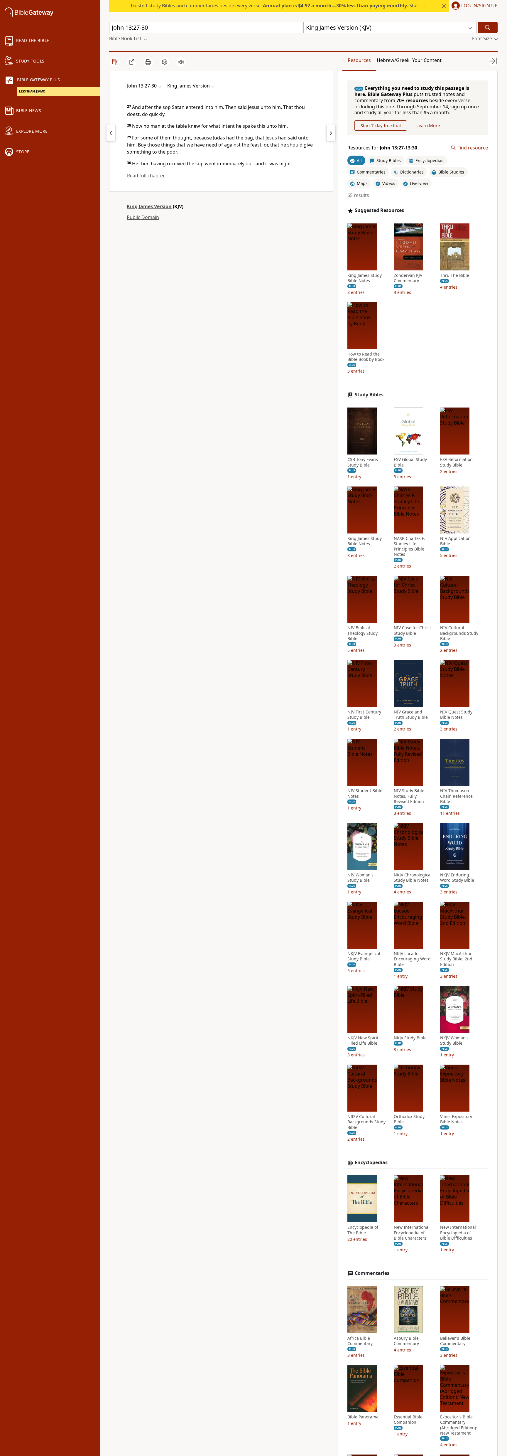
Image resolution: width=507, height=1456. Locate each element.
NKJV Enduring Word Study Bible (457, 877)
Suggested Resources (379, 210)
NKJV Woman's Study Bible (454, 1040)
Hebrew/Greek (393, 60)
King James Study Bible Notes (364, 278)
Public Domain (143, 217)
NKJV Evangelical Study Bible (363, 956)
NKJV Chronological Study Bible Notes (413, 877)
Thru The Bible (454, 275)
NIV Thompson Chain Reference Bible (456, 796)
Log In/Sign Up (479, 6)
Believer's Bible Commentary (455, 1341)
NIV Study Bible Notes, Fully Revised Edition (409, 796)
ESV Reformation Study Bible (456, 462)
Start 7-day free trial (381, 125)
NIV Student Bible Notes (364, 793)
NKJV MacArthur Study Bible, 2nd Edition (456, 959)
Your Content (427, 60)
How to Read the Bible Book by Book (365, 356)
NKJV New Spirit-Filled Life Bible (363, 1040)
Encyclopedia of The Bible (362, 1230)
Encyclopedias (371, 1162)
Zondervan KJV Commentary (408, 278)
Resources (359, 60)
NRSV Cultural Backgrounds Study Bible (366, 1122)
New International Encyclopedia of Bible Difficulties (458, 1232)
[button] (473, 6)
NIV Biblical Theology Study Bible (362, 633)
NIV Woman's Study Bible (360, 877)
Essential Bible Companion (408, 1419)
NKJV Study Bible (410, 1038)
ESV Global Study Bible (410, 462)
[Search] (488, 27)
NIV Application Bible (455, 541)
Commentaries (372, 1273)
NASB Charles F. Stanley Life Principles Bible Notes (409, 546)
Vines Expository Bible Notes (456, 1119)
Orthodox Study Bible (409, 1119)
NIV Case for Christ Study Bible (412, 630)
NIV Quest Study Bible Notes (456, 714)
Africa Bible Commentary (360, 1341)
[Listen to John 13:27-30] (181, 62)
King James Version (149, 206)
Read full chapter (146, 175)
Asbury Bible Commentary (406, 1341)
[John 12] (111, 133)
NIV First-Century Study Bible (364, 714)
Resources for (382, 148)
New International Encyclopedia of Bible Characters (412, 1232)
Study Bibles (369, 395)
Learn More (428, 125)
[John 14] (331, 133)
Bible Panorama (362, 1417)
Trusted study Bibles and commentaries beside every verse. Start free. (281, 5)
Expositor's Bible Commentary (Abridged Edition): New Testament (458, 1425)
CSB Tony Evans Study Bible (362, 462)
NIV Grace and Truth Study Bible (411, 714)
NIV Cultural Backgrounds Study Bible (459, 633)
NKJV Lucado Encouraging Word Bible (412, 959)
